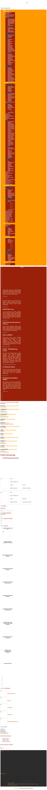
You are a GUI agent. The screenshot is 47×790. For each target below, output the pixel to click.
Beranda (1, 402)
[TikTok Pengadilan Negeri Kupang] (3, 717)
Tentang (4, 402)
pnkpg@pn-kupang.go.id (12, 783)
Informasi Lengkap (6, 346)
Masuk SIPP (5, 332)
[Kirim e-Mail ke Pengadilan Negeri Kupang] (3, 696)
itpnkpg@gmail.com (11, 693)
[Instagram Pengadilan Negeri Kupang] (3, 710)
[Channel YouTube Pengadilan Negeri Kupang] (3, 724)
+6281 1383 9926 (11, 782)
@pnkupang (9, 707)
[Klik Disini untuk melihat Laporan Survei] (6, 520)
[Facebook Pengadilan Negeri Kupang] (3, 703)
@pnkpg (9, 700)
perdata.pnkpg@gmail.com (12, 784)
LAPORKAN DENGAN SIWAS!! (9, 364)
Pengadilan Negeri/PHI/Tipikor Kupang (26, 788)
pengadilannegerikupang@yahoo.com (24, 783)
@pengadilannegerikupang (12, 721)
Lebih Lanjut (5, 296)
